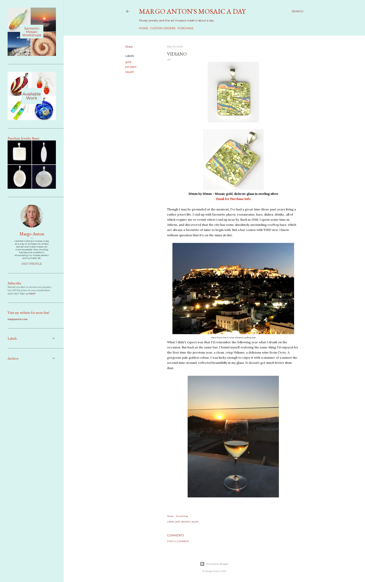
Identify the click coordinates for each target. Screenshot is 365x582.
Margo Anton (31, 234)
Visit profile (31, 264)
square (129, 72)
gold (128, 62)
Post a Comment (178, 541)
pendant (130, 67)
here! (32, 293)
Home (143, 28)
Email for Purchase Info (233, 199)
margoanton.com (18, 319)
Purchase (186, 28)
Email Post (182, 516)
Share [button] (129, 46)
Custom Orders (162, 28)
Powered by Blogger (217, 563)
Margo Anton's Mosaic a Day (192, 11)
